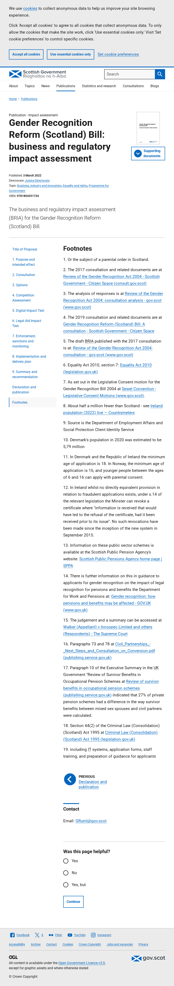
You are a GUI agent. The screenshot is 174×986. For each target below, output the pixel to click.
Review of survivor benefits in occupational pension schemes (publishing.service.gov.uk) (111, 688)
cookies (30, 8)
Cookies (68, 944)
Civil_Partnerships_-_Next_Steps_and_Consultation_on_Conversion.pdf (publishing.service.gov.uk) (109, 651)
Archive (36, 944)
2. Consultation (23, 275)
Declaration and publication (24, 389)
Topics (30, 86)
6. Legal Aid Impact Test (26, 323)
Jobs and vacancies (120, 944)
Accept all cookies (26, 54)
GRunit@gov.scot (91, 820)
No (74, 872)
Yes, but (79, 884)
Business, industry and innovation (39, 185)
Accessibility (17, 944)
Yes (75, 860)
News (45, 86)
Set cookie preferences (118, 54)
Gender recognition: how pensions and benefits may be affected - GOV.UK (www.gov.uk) (109, 603)
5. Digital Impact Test (28, 311)
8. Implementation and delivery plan (29, 359)
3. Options (20, 285)
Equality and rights (75, 185)
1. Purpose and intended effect (23, 262)
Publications (65, 86)
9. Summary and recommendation (25, 374)
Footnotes (19, 402)
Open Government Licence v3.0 (81, 963)
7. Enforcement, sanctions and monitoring (24, 341)
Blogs (154, 86)
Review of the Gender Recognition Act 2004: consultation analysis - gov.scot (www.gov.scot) (113, 300)
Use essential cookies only (70, 54)
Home (13, 99)
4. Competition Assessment (23, 297)
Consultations (133, 86)
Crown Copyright (90, 944)
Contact (51, 944)
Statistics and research (99, 86)
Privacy (143, 944)
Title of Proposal (24, 249)
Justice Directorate (37, 180)
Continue (73, 902)
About (13, 86)
